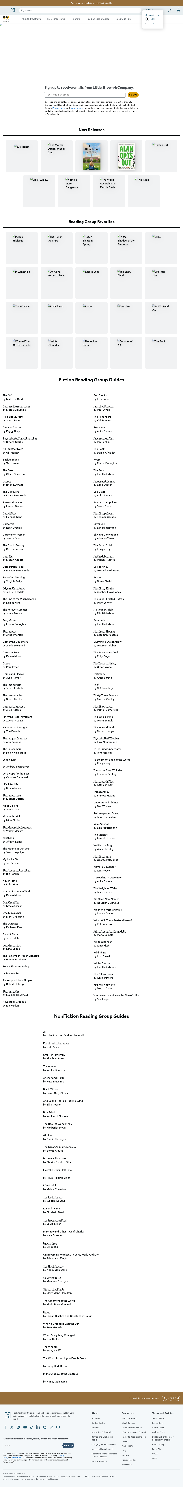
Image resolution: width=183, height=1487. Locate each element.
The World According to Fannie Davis (64, 1358)
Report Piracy (158, 1444)
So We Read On (52, 1277)
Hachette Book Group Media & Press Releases (104, 1455)
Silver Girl (99, 524)
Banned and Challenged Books (102, 1438)
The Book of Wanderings (57, 1124)
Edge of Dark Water (14, 588)
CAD (153, 23)
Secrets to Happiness (106, 502)
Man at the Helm (12, 816)
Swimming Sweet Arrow (108, 642)
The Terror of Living (105, 663)
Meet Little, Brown (56, 18)
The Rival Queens (53, 1266)
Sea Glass (99, 491)
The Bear (8, 470)
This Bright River (103, 706)
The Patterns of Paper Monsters (21, 955)
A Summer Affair (103, 609)
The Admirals (51, 1066)
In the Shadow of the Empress (60, 1374)
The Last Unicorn (53, 1197)
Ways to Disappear (104, 867)
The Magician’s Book (55, 1220)
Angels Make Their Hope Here (20, 438)
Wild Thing (100, 952)
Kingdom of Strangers (15, 727)
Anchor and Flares (53, 1078)
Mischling (8, 838)
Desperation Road (13, 566)
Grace (6, 663)
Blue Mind (49, 1112)
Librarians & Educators (132, 1427)
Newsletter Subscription (102, 1432)
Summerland (101, 620)
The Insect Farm (12, 684)
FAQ (124, 1450)
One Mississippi (12, 913)
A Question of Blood (14, 1002)
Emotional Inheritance (56, 1043)
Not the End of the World (17, 891)
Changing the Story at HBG (104, 1444)
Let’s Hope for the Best (16, 773)
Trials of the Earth (53, 1289)
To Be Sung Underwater (107, 749)
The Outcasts (10, 923)
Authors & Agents (129, 1418)
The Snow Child (103, 545)
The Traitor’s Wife (104, 781)
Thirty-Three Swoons (106, 695)
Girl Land (48, 1135)
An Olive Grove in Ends (16, 406)
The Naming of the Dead (17, 870)
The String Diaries (104, 588)
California (8, 524)
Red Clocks (100, 395)
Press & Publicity (99, 1461)
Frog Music (9, 620)
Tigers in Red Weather (106, 738)
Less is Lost (9, 759)
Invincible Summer (14, 706)
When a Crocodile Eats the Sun (61, 1323)
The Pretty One (11, 991)
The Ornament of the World (59, 1300)
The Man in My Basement (17, 827)
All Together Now (13, 449)
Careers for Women (14, 534)
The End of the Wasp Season (19, 599)
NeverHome (10, 880)
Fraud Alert (157, 1448)
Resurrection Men (104, 438)
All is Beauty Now (13, 416)
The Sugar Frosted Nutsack (109, 599)
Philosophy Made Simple (17, 980)
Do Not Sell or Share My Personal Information (162, 1438)
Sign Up (133, 94)
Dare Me (8, 556)
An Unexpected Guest (106, 813)
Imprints (76, 18)
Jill (44, 1031)
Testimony (99, 674)
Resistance (100, 427)
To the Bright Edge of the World (112, 759)
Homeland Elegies (13, 674)
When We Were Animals (108, 909)
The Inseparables (13, 695)
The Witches (50, 1346)
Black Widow (51, 1089)
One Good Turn (11, 902)
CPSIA (155, 1453)
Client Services (128, 1422)
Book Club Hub (123, 18)
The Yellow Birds (103, 974)
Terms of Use (158, 1418)
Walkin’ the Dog (103, 845)
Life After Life (10, 784)
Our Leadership (98, 1422)
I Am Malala (50, 1185)
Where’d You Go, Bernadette (110, 931)
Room (97, 459)
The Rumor (100, 470)
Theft (96, 684)
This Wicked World (104, 727)
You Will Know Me (104, 984)
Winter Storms (102, 963)
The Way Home (102, 856)
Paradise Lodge (12, 945)
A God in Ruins (11, 652)
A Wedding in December (108, 877)
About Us (96, 1418)
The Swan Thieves (104, 631)
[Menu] (4, 10)
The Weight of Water (105, 888)
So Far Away (101, 566)
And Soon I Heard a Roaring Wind (63, 1101)
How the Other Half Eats (57, 1170)
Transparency (101, 792)
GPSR (154, 1458)
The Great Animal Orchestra (59, 1147)
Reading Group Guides (98, 18)
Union (46, 1312)
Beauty (7, 481)
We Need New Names (106, 899)
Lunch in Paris (51, 1208)
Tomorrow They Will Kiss (108, 770)
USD (153, 18)
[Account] (170, 10)
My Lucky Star (11, 859)
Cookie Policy (158, 1427)
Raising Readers (129, 1459)
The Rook (99, 449)
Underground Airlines (106, 802)
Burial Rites (9, 513)
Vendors (125, 1455)
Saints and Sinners (104, 481)
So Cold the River (104, 556)
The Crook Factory (13, 545)
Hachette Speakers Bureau (134, 1436)
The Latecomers (12, 749)
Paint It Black (10, 934)
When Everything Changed (59, 1335)
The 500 (7, 395)
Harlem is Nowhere (54, 1158)
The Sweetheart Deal (106, 652)
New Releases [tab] (91, 129)
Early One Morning (14, 577)
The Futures (9, 631)
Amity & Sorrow (12, 427)
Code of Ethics (158, 1432)
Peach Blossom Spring (16, 966)
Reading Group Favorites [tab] (92, 221)
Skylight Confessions (106, 534)
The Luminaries (12, 795)
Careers (125, 1441)
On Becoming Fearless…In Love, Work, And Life (71, 1254)
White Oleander (103, 942)
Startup (98, 577)
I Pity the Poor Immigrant (17, 717)
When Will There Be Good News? (113, 920)
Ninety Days (50, 1243)
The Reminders (102, 416)
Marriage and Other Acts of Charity (63, 1231)
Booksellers (127, 1464)
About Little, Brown (31, 18)
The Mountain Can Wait (16, 848)
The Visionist (101, 834)
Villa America (101, 824)
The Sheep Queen (104, 513)
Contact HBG (128, 1446)
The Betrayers (11, 491)
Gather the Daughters (15, 642)
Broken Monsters (12, 502)
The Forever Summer (15, 609)
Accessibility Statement (102, 1448)
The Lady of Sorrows (15, 738)
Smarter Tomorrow (54, 1054)
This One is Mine (103, 717)
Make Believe (10, 805)
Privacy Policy (158, 1422)
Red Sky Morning (103, 406)
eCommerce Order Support (134, 1432)
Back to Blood (11, 459)
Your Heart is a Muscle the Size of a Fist (116, 995)
